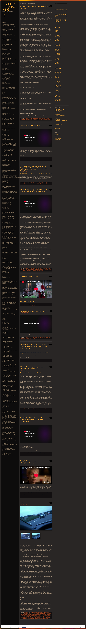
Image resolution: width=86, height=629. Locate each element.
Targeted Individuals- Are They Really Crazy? (9, 362)
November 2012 (58, 100)
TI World (3, 407)
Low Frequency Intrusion (6, 221)
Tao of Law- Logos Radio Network (8, 341)
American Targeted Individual (7, 33)
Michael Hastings (37, 615)
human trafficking (39, 409)
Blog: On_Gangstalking (6, 54)
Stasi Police (40, 617)
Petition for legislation (6, 277)
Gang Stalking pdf (5, 138)
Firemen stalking (23, 494)
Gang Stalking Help (5, 133)
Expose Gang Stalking (5, 107)
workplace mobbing (45, 618)
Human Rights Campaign (6, 180)
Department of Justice (6, 83)
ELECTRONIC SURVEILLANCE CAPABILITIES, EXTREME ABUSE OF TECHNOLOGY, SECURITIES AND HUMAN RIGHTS (9, 99)
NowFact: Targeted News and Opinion (8, 251)
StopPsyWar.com (5, 332)
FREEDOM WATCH (5, 124)
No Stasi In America (5, 248)
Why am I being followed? (38, 618)
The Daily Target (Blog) (6, 374)
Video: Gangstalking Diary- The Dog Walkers (9, 440)
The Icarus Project (5, 379)
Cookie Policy (24, 627)
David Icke (4, 82)
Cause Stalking (33, 182)
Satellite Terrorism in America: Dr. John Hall (9, 309)
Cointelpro (37, 182)
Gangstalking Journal (5, 151)
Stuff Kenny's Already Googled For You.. (8, 334)
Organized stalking (58, 124)
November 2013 (58, 85)
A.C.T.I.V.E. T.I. (4, 30)
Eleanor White (4, 96)
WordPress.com (57, 139)
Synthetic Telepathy (5, 338)
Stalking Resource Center (6, 324)
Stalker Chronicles (5, 322)
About (4, 16)
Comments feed (58, 138)
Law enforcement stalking (37, 494)
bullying (25, 613)
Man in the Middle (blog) (6, 222)
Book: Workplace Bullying (6, 58)
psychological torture (24, 617)
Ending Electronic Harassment (7, 104)
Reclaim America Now (6, 299)
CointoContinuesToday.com (7, 73)
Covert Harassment (43, 452)
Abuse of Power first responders (60, 109)
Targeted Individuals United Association (8, 359)
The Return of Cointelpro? (6, 391)
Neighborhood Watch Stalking (37, 183)
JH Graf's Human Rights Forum (7, 204)
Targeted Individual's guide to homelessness (9, 350)
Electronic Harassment (42, 118)
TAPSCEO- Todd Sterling (6, 343)
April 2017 (57, 40)
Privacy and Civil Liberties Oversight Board (9, 287)
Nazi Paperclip (26, 616)
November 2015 (58, 55)
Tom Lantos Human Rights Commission (8, 411)
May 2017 (57, 39)
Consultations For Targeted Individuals (8, 74)
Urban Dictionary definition (6, 428)
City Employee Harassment (39, 492)
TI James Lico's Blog (5, 406)
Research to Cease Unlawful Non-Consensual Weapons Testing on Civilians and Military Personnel (9, 303)
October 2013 (57, 86)
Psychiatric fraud (45, 616)
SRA (34, 338)
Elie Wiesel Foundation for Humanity (8, 102)
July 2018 (56, 30)
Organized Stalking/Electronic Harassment (9, 267)
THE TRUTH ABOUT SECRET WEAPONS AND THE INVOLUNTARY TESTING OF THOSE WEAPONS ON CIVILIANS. (9, 402)
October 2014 (57, 71)
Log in (56, 135)
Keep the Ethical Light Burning (7, 211)
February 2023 (57, 27)
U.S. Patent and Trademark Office (8, 421)
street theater (45, 617)
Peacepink (4, 271)
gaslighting (32, 494)
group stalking (35, 614)
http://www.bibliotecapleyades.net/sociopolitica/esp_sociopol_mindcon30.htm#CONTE (16, 177)
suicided (56, 125)
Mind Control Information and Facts (8, 231)
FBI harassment (30, 183)
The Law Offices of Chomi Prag (7, 385)
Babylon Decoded (5, 45)
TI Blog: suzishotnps (5, 405)
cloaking (32, 613)
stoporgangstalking (9, 6)
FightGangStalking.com (6, 113)
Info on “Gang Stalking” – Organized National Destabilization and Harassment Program (34, 190)
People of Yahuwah (5, 272)
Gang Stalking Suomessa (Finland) (7, 139)
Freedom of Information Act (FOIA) (8, 123)
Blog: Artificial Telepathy (6, 49)
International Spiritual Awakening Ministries (9, 191)
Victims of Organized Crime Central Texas (9, 434)
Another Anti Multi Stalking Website (8, 38)
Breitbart (22, 613)
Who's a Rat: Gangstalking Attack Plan (8, 449)
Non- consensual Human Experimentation (33, 119)
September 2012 (58, 103)
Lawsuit (3, 213)
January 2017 (57, 44)
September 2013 (58, 87)
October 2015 (57, 57)
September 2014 (58, 72)
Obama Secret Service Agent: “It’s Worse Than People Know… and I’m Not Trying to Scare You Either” (33, 346)
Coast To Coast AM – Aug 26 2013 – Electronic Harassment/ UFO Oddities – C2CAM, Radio (32, 419)
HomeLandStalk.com (5, 165)
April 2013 (57, 94)
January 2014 (57, 82)
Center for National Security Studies (8, 62)
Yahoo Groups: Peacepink (6, 453)
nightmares (29, 616)
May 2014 (57, 77)
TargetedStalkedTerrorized (6, 365)
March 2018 (57, 31)
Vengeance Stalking (45, 183)
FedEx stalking (48, 493)
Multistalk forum (5, 236)
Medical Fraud (26, 615)
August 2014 (57, 73)
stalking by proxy (23, 270)
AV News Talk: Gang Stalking (7, 44)
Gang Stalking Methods (6, 135)
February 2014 (57, 81)
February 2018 (57, 32)
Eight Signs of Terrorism (6, 94)
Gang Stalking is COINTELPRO (7, 134)
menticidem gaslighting (31, 615)
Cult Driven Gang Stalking (6, 79)
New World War (5, 247)
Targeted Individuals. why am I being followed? (33, 270)
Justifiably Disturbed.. (6, 208)
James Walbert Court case (6, 202)
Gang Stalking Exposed (6, 130)
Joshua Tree (47, 118)
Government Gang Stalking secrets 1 (31, 125)
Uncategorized (26, 118)
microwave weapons (24, 119)
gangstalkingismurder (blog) (7, 154)
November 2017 (58, 34)
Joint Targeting (57, 119)
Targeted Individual (5, 346)
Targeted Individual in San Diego (7, 347)
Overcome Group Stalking (6, 268)
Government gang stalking (46, 268)
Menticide (33, 269)
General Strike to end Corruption (7, 156)
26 (50, 189)
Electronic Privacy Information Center (8, 97)
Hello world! (23, 503)
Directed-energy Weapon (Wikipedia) (8, 88)
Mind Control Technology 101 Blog (8, 233)
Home (4, 14)
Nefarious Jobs (57, 123)
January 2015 (57, 67)
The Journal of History (6, 384)
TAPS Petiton (4, 342)
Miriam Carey (47, 615)
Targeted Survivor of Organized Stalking (9, 364)
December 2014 (58, 68)
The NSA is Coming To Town (29, 276)
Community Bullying (37, 408)
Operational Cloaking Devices (7, 262)
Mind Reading (42, 615)
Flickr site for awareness (6, 117)
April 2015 (57, 63)
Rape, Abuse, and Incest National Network (9, 297)
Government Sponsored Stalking (7, 161)
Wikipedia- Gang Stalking (6, 450)
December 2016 (58, 45)
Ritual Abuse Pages (5, 307)
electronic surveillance (42, 493)
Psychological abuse (27, 410)
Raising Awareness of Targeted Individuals (9, 294)
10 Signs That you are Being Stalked (8, 24)
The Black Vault (5, 370)
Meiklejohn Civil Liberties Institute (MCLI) (9, 226)
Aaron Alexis (33, 612)
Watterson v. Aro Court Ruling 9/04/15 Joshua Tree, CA (34, 7)
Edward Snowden (48, 613)
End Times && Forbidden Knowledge (8, 103)
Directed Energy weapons (34, 118)
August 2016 (57, 49)
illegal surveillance (29, 269)
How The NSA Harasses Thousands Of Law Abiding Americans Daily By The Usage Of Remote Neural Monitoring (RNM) (9, 168)
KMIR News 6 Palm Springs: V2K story (8, 212)
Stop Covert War (5, 327)
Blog (3, 48)
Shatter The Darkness (6, 317)
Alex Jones (32, 337)
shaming (34, 617)
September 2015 (58, 58)
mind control (25, 338)
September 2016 (58, 48)
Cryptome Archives (5, 78)
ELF (28, 614)
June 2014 (57, 76)
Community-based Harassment (44, 408)
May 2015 (57, 62)
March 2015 (57, 64)
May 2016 (57, 50)
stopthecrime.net (5, 333)
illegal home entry (23, 269)
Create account (57, 134)
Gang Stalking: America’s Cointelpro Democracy (28, 462)
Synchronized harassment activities (8, 337)
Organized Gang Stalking (38, 616)
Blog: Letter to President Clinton (7, 53)
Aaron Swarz (37, 612)
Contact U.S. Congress (6, 77)
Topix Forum (4, 412)
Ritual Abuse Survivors (6, 308)
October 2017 (57, 35)
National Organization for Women (8, 242)
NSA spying (37, 269)
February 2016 (57, 53)
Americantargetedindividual (7, 34)
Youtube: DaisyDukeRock (6, 454)
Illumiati (47, 337)
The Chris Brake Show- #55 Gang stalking (9, 371)
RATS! (3, 298)
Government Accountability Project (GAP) (9, 160)
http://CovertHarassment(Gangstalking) (8, 172)
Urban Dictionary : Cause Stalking (7, 427)
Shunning (3, 318)
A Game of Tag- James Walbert (7, 29)
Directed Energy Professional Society (8, 87)
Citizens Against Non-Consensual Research (9, 63)
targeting (41, 270)
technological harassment (40, 410)
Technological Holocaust (30, 618)
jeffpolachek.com (5, 203)
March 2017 (57, 41)
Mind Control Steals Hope (6, 232)
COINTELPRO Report (5, 69)
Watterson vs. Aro (47, 119)
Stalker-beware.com (5, 323)
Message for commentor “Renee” (60, 19)
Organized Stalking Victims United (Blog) (9, 266)
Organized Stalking (42, 119)
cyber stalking (36, 613)
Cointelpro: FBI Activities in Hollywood (8, 70)
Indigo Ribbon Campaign (6, 182)
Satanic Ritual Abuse (30, 338)
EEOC (3, 93)
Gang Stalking (40, 268)
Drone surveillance (58, 111)
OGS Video (4, 257)
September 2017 (58, 36)
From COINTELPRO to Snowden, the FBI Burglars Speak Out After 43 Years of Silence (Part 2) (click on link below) (34, 168)
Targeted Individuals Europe (7, 355)
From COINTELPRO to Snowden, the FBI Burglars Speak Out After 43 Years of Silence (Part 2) (36, 173)
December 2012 (58, 99)
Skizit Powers (4, 319)
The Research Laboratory (6, 389)
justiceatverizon (5, 207)
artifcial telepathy (46, 612)
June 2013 (57, 91)
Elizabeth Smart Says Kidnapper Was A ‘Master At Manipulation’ (32, 368)
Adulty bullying (41, 612)
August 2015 (57, 59)
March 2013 (57, 95)
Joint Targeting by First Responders (61, 120)
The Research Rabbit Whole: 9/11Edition (9, 390)
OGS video (4, 258)
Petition (3, 273)
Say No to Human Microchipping (7, 313)
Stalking (37, 617)
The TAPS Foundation (6, 400)
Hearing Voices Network (6, 164)
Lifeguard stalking (44, 494)
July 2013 (56, 90)
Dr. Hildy (3, 92)
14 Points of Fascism (5, 25)
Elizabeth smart (30, 409)
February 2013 (57, 96)
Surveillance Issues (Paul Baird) (7, 336)
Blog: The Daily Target (6, 57)
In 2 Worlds (4, 181)
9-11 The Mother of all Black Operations (9, 26)
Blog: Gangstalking (5, 50)
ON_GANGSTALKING (5, 261)
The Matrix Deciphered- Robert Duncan (9, 386)
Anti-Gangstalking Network (6, 39)
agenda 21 (32, 408)
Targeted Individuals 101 (6, 351)
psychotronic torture (47, 269)
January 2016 (57, 54)
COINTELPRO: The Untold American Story (9, 72)
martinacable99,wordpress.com (7, 223)
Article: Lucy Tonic (5, 43)
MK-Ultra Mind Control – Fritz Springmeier (33, 311)
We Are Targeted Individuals (7, 448)
